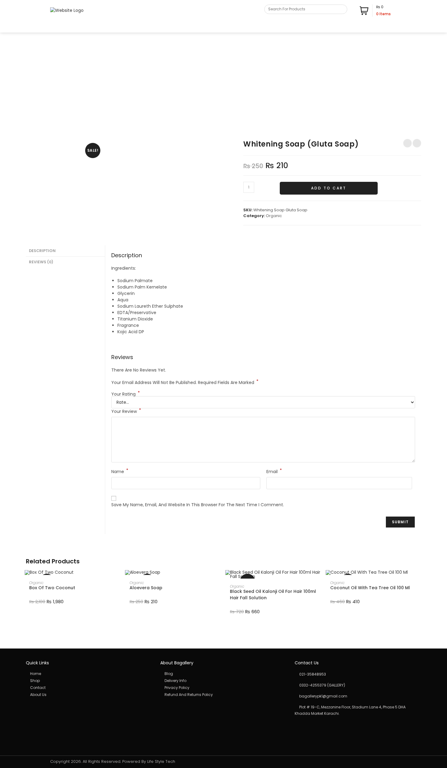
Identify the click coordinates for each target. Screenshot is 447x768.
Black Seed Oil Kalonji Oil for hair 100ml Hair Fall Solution (273, 594)
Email (274, 472)
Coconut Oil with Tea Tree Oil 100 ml (370, 588)
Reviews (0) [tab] (41, 262)
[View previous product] (407, 143)
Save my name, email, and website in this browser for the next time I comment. (197, 505)
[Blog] (223, 673)
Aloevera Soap (146, 588)
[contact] (89, 687)
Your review (126, 411)
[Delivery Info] (223, 680)
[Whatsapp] (393, 27)
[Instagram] (387, 27)
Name (119, 472)
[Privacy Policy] (223, 687)
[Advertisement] (223, 78)
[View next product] (417, 143)
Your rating (125, 394)
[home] (89, 673)
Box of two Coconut (52, 588)
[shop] (89, 680)
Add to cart (328, 188)
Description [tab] (42, 250)
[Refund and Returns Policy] (223, 694)
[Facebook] (381, 27)
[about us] (89, 694)
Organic (274, 216)
